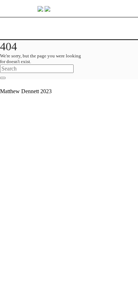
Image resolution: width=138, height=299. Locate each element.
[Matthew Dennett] (69, 8)
